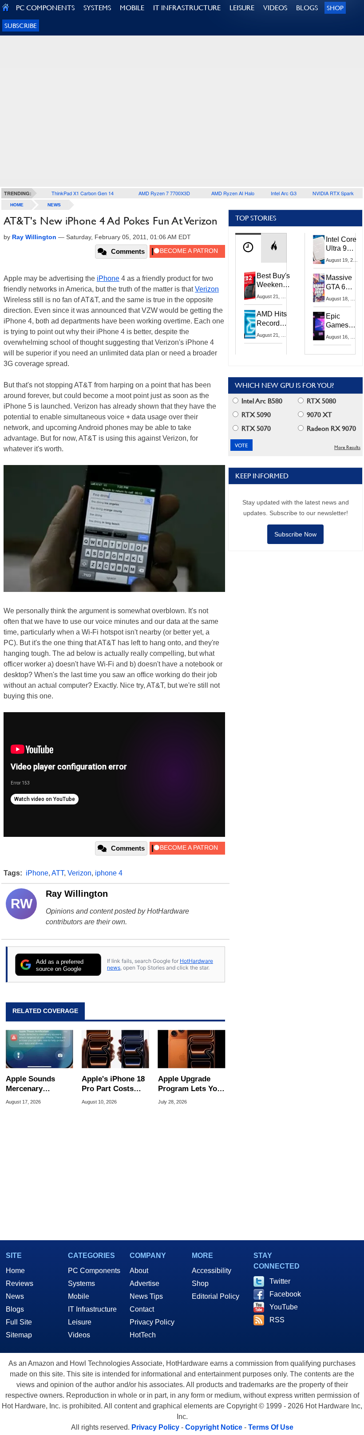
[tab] (248, 248)
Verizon (207, 289)
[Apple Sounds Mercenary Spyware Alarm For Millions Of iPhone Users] (39, 1049)
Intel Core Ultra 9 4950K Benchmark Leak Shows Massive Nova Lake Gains (344, 244)
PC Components (94, 1270)
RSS (277, 1320)
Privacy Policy (152, 1322)
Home (15, 1270)
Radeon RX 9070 (330, 428)
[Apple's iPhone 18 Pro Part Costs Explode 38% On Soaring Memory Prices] (115, 1049)
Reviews (19, 1283)
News (54, 204)
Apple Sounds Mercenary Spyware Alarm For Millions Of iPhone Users (32, 1084)
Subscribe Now (295, 534)
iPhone (108, 278)
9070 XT (318, 414)
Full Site (19, 1322)
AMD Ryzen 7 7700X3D (164, 193)
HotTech (143, 1335)
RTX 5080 (320, 401)
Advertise (144, 1283)
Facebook (285, 1294)
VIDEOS (275, 8)
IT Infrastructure (92, 1309)
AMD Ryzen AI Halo (232, 193)
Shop (335, 8)
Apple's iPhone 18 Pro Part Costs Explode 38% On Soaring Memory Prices (113, 1084)
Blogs (15, 1309)
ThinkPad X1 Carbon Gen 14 (82, 193)
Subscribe (20, 25)
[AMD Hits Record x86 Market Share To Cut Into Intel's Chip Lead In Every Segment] (250, 324)
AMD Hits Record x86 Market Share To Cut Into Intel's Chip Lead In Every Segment (274, 319)
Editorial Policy (215, 1296)
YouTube (283, 1307)
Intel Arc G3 (284, 193)
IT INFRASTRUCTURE (187, 8)
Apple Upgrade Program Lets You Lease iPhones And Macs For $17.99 (191, 1084)
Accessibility (211, 1270)
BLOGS (307, 8)
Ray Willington (77, 894)
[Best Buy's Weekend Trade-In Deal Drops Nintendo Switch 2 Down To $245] (250, 286)
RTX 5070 (255, 428)
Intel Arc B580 (261, 401)
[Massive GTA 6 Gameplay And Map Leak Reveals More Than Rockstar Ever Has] (319, 287)
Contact (142, 1309)
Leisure (79, 1322)
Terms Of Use (270, 1427)
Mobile (78, 1296)
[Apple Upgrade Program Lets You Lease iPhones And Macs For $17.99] (191, 1049)
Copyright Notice (213, 1427)
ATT (57, 873)
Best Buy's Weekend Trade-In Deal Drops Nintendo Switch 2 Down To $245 (273, 281)
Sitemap (19, 1335)
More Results (347, 447)
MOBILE (132, 8)
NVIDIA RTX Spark (333, 193)
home (17, 204)
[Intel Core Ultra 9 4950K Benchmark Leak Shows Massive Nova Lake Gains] (319, 249)
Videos (79, 1335)
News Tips (146, 1296)
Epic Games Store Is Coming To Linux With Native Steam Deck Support (343, 321)
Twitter (279, 1281)
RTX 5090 (255, 414)
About (139, 1270)
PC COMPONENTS (45, 8)
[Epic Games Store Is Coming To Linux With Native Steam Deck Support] (319, 326)
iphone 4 (109, 873)
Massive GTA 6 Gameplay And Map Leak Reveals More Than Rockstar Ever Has (343, 283)
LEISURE (241, 8)
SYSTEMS (97, 8)
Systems (81, 1283)
